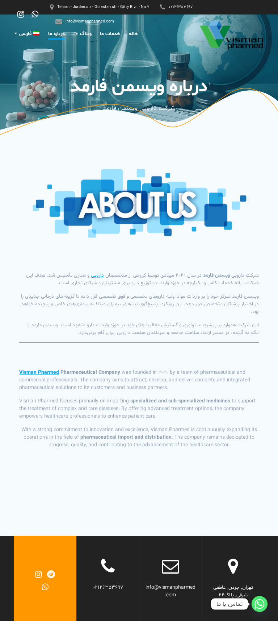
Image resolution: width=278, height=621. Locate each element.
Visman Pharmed (39, 372)
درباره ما (56, 33)
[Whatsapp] (260, 604)
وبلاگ (86, 33)
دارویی (97, 275)
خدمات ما (110, 33)
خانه (133, 33)
